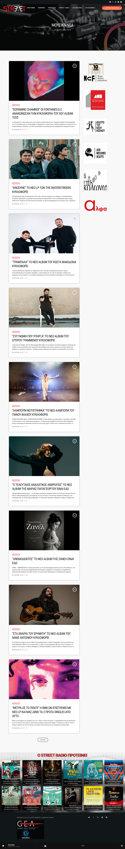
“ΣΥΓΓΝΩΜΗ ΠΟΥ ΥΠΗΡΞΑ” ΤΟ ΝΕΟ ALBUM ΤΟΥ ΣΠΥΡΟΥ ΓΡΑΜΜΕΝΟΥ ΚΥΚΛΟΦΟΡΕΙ (40, 338)
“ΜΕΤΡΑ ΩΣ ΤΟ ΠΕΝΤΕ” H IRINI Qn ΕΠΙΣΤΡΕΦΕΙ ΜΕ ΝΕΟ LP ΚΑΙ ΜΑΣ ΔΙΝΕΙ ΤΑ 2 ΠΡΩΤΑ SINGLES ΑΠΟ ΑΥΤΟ (41, 712)
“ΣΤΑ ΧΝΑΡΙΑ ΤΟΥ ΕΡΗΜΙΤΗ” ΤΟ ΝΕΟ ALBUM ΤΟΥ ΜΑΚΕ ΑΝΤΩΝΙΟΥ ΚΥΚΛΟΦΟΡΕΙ (41, 636)
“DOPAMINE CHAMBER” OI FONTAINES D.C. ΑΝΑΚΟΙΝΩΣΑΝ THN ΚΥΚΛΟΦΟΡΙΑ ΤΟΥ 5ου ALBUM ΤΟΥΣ (42, 114)
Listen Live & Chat (112, 8)
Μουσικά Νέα (16, 105)
